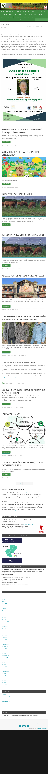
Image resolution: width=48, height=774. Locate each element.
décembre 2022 (5, 642)
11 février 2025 (13, 383)
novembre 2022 (5, 644)
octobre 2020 (5, 673)
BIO (17, 187)
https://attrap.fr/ (19, 511)
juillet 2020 (4, 678)
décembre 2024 (5, 606)
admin (4, 145)
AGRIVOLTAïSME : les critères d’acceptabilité (17, 194)
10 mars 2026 (11, 145)
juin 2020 (4, 680)
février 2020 (4, 687)
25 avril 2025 (11, 268)
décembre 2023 (5, 621)
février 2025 (4, 603)
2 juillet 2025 (11, 187)
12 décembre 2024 (12, 477)
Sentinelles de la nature (28, 524)
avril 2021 (4, 664)
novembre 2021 (5, 655)
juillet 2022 (4, 648)
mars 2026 (4, 594)
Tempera (39, 728)
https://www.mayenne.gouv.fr (30, 493)
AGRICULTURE (17, 228)
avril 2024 (4, 617)
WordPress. (44, 728)
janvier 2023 (4, 639)
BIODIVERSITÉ (22, 383)
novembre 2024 (5, 608)
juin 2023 (4, 630)
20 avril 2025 (11, 309)
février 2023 (4, 637)
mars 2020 (4, 684)
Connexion (4, 694)
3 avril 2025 (10, 355)
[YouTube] (43, 1)
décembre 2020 (5, 669)
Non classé (18, 145)
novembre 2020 (5, 671)
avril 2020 (4, 682)
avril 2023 (4, 633)
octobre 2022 (5, 646)
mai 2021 (4, 662)
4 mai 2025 (10, 228)
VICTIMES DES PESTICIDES (20, 355)
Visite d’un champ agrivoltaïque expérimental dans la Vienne (23, 235)
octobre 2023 (5, 626)
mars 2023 (4, 635)
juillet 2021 (4, 660)
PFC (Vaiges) (20, 477)
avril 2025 (4, 601)
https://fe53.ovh (38, 723)
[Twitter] (45, 1)
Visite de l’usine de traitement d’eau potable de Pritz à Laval (23, 276)
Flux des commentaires (7, 699)
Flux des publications (6, 696)
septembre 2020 (5, 675)
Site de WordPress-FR (6, 701)
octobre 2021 (5, 657)
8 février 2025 (11, 455)
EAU (17, 309)
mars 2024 (4, 619)
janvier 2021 (4, 666)
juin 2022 (4, 651)
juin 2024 (4, 612)
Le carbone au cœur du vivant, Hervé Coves (11, 377)
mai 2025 (4, 599)
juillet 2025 (4, 597)
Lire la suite (6, 141)
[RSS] (46, 1)
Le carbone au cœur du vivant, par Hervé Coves (18, 362)
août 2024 (4, 610)
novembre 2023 (5, 624)
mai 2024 (4, 615)
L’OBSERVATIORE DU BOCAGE (11, 414)
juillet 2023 (4, 628)
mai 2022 (4, 653)
